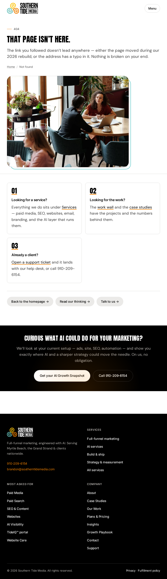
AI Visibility (15, 524)
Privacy (130, 570)
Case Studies (96, 501)
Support (93, 548)
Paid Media (15, 493)
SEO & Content (18, 509)
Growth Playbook (99, 532)
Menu (152, 8)
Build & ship (96, 454)
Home (11, 66)
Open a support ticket (31, 262)
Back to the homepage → (30, 301)
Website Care (17, 540)
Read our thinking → (75, 301)
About (91, 493)
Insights (93, 524)
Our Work (94, 509)
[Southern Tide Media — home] (22, 8)
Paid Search (15, 501)
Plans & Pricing (98, 516)
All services (95, 470)
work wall (105, 207)
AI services (95, 446)
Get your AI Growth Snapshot (62, 376)
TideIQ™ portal (17, 532)
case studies (140, 207)
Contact (93, 540)
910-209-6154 (17, 463)
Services (69, 207)
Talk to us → (110, 301)
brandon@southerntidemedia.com (31, 469)
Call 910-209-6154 (113, 376)
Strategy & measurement (105, 462)
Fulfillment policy (149, 570)
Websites (13, 516)
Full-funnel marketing (103, 439)
